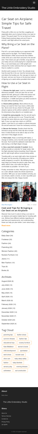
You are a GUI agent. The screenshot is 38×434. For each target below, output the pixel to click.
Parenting (7, 247)
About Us (4, 413)
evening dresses (21, 366)
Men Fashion (8, 262)
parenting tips (8, 335)
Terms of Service (6, 416)
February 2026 (9, 304)
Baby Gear (7, 235)
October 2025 (8, 320)
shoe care (7, 358)
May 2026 (7, 293)
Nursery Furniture (10, 255)
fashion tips (23, 339)
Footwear (7, 239)
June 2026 (7, 289)
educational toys (9, 343)
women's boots (23, 347)
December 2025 (9, 312)
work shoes (7, 354)
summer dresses (9, 339)
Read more (6, 225)
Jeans (6, 258)
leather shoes (21, 335)
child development (10, 351)
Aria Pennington (7, 205)
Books (5, 270)
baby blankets (17, 362)
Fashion (6, 243)
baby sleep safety (20, 358)
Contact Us (5, 419)
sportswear (24, 351)
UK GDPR (4, 424)
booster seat (20, 354)
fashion (6, 362)
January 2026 (8, 308)
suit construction (20, 370)
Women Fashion (9, 251)
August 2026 (8, 281)
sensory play (8, 366)
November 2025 (9, 316)
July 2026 (7, 285)
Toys (5, 266)
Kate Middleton (9, 347)
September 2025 (9, 323)
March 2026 (7, 300)
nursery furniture (24, 343)
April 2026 (7, 296)
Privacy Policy (6, 422)
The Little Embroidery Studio (18, 7)
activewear (7, 370)
